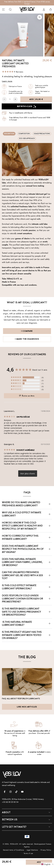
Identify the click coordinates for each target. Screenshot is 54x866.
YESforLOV (14, 844)
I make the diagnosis (27, 339)
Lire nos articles (27, 706)
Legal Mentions (32, 850)
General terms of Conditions (13, 850)
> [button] (27, 473)
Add (36, 99)
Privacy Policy (46, 850)
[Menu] (3, 9)
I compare (27, 331)
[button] (10, 9)
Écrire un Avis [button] (28, 395)
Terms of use (28, 853)
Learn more (7, 81)
